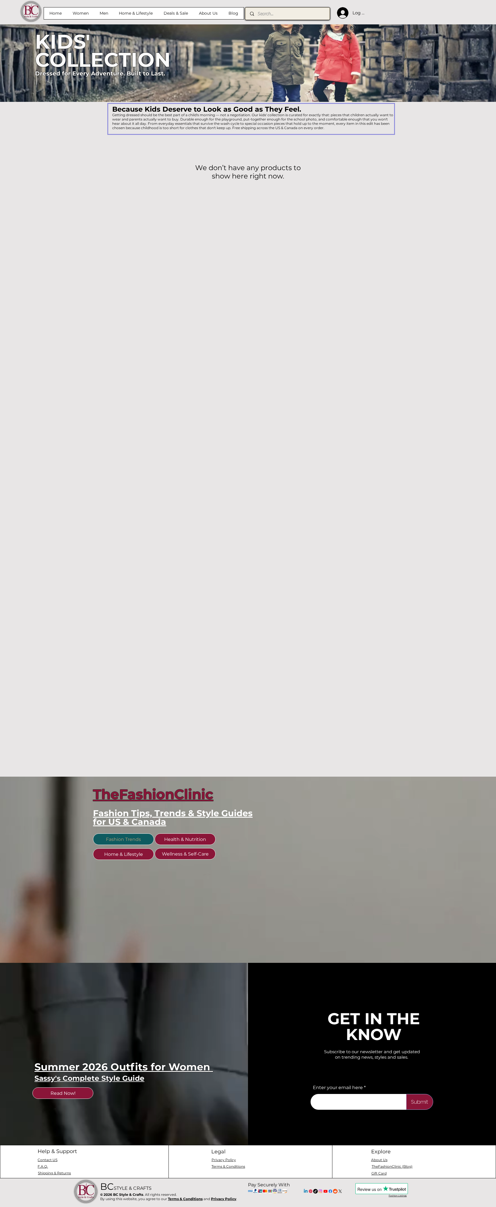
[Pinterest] (310, 1191)
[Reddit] (335, 1191)
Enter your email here (338, 1087)
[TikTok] (315, 1191)
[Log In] (341, 12)
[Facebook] (330, 1191)
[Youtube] (325, 1191)
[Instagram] (320, 1191)
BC (126, 1186)
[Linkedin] (305, 1191)
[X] (340, 1191)
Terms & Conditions (185, 1199)
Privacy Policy (223, 1199)
